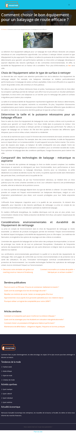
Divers (5, 29)
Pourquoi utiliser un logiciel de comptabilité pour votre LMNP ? (27, 301)
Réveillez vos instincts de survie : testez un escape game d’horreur (28, 294)
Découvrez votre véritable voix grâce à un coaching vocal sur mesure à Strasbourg (18, 270)
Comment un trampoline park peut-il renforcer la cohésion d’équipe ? (30, 316)
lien (69, 65)
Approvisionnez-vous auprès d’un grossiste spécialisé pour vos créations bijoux (33, 298)
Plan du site (38, 432)
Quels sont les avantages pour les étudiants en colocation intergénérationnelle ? (34, 319)
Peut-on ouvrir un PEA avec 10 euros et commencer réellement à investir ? (31, 287)
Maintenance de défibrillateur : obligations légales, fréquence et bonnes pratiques (34, 327)
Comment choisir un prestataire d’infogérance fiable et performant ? (29, 323)
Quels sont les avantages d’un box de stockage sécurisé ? (25, 291)
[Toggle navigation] (69, 4)
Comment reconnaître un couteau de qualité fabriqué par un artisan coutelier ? (56, 270)
